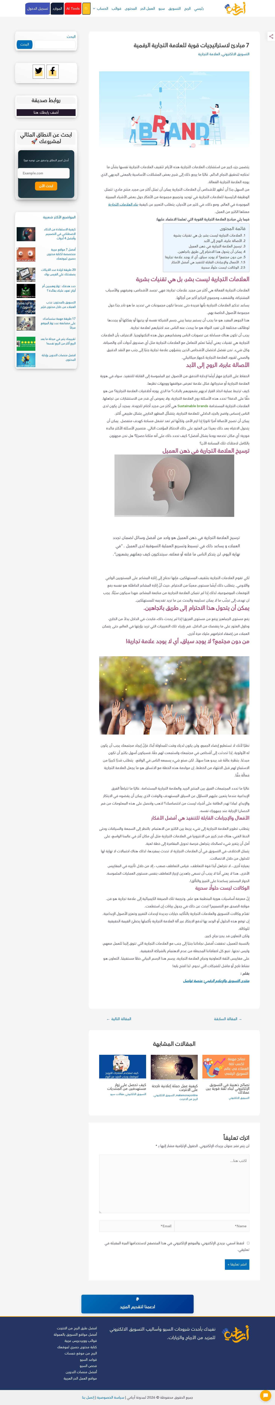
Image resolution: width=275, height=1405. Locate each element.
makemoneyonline (187, 1095)
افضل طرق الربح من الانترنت (77, 1328)
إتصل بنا (88, 1397)
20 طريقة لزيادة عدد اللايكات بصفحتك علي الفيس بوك (58, 272)
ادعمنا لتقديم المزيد (137, 1306)
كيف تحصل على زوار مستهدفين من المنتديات (126, 1086)
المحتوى (131, 8)
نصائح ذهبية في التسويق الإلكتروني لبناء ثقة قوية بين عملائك (227, 1088)
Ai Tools (73, 8)
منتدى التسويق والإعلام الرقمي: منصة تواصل (216, 981)
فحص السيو (88, 1365)
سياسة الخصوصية (110, 1397)
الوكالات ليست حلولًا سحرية (220, 267)
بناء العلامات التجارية (123, 204)
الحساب (102, 8)
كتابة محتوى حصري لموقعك (77, 1347)
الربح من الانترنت (188, 1099)
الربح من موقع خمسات (81, 1353)
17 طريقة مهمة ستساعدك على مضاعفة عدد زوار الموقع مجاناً (58, 323)
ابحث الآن (46, 186)
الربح (187, 8)
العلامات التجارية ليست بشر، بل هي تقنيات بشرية (207, 235)
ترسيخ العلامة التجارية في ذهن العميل (215, 246)
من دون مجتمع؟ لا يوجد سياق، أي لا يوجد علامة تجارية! (203, 257)
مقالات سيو (117, 1094)
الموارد (57, 8)
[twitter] (38, 73)
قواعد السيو (88, 1359)
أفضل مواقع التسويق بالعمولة (75, 1334)
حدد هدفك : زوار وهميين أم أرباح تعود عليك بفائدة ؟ (59, 288)
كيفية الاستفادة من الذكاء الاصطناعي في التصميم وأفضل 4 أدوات (60, 234)
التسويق (174, 8)
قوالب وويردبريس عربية (81, 1340)
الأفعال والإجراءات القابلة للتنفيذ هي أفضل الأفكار (205, 262)
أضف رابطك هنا (46, 112)
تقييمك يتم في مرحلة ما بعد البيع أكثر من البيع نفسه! (58, 341)
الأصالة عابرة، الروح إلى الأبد (223, 240)
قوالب (116, 8)
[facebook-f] (52, 73)
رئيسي (199, 8)
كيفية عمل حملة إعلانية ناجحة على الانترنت (175, 1088)
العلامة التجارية (209, 54)
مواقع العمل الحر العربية (80, 1378)
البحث (71, 37)
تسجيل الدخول (37, 8)
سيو (161, 8)
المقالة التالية (118, 1019)
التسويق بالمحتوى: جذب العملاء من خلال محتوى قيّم (58, 304)
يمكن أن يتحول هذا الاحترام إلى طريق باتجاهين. (209, 251)
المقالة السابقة (228, 1019)
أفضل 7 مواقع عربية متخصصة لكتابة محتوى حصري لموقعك (61, 254)
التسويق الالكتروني (235, 54)
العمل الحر (147, 8)
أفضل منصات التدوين (81, 1372)
